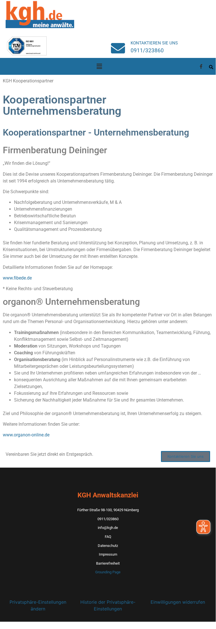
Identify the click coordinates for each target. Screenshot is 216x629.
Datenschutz (108, 546)
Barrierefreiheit (108, 563)
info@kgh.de (108, 528)
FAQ (108, 537)
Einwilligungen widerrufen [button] (178, 602)
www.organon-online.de (26, 435)
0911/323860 (147, 50)
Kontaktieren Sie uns (154, 43)
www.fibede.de (17, 278)
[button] (99, 66)
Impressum (108, 554)
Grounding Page (107, 572)
